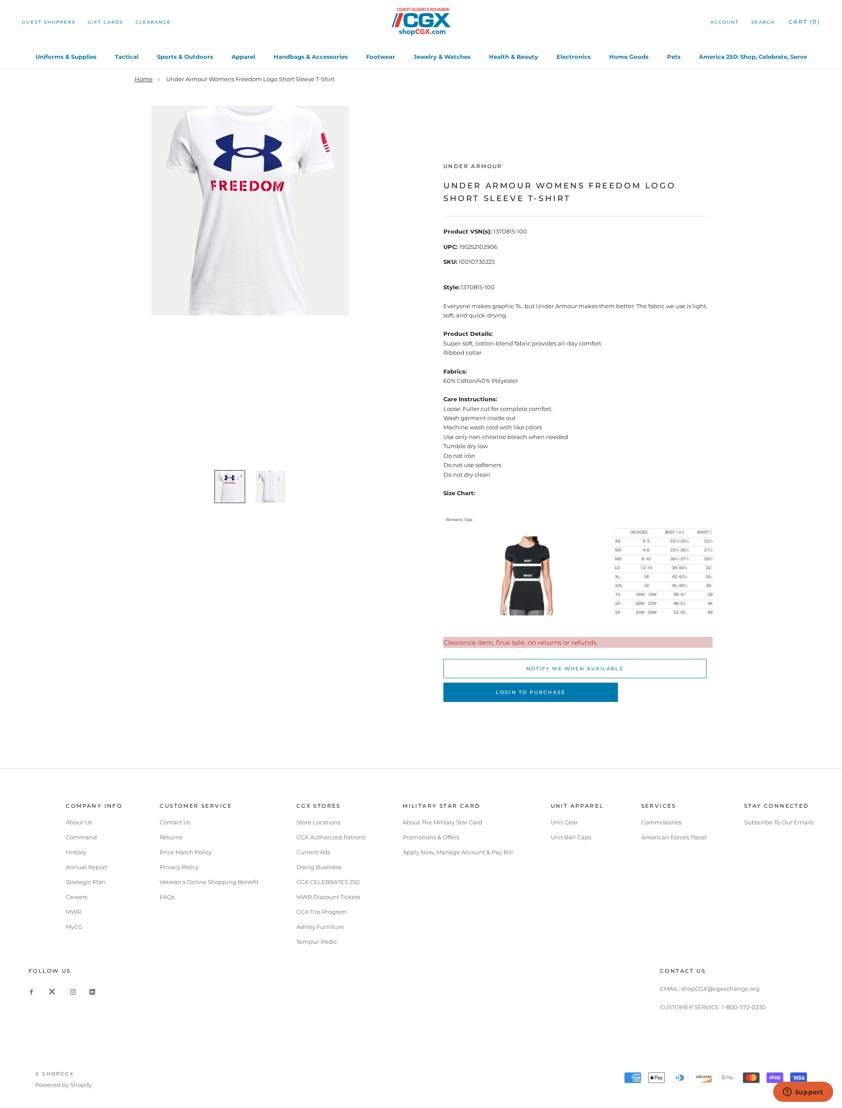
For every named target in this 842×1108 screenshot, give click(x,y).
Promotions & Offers (431, 837)
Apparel (243, 56)
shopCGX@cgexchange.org (720, 988)
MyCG (74, 927)
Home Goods (629, 56)
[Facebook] (31, 991)
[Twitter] (52, 991)
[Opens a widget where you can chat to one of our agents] (803, 1093)
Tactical (127, 56)
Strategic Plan (86, 882)
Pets (674, 56)
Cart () (804, 21)
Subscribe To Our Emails (778, 822)
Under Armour (473, 166)
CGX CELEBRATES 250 (328, 882)
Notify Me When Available (575, 669)
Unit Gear (564, 822)
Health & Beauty (513, 56)
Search (763, 22)
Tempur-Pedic (316, 942)
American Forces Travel (674, 837)
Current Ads (313, 852)
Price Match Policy (186, 852)
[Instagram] (73, 991)
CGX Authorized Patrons (330, 837)
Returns (171, 837)
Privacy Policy (179, 867)
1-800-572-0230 (744, 1007)
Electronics (574, 56)
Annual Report (86, 867)
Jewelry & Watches (442, 56)
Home (144, 79)
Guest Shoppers (48, 22)
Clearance (153, 22)
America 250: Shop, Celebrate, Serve (753, 56)
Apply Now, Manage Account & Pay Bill (458, 852)
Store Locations (318, 822)
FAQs (167, 897)
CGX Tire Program (321, 912)
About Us (79, 822)
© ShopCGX (54, 1074)
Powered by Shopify (63, 1084)
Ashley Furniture (320, 927)
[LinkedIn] (92, 991)
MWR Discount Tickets (328, 897)
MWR (73, 912)
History (76, 852)
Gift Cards (105, 22)
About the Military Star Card (442, 822)
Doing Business (318, 867)
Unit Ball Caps (571, 837)
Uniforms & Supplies (66, 56)
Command (81, 837)
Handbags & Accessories (311, 56)
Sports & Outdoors (185, 56)
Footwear (380, 56)
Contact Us (175, 822)
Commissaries (661, 822)
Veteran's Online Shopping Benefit (209, 882)
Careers (76, 897)
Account (724, 22)
